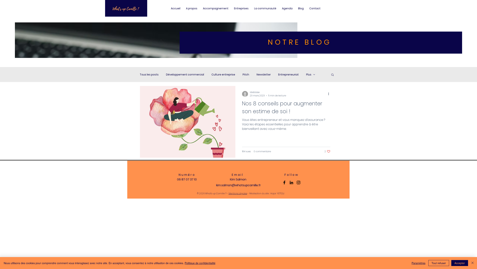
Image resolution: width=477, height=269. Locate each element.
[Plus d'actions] (330, 94)
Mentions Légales (238, 193)
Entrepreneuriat (288, 74)
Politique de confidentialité (200, 263)
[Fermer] (472, 263)
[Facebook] (284, 182)
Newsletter (264, 74)
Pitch (246, 74)
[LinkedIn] (291, 182)
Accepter (459, 263)
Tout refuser (439, 263)
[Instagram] (298, 182)
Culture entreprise (223, 74)
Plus (308, 74)
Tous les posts (149, 74)
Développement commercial (185, 74)
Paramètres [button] (418, 263)
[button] (332, 75)
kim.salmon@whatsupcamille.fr (238, 185)
